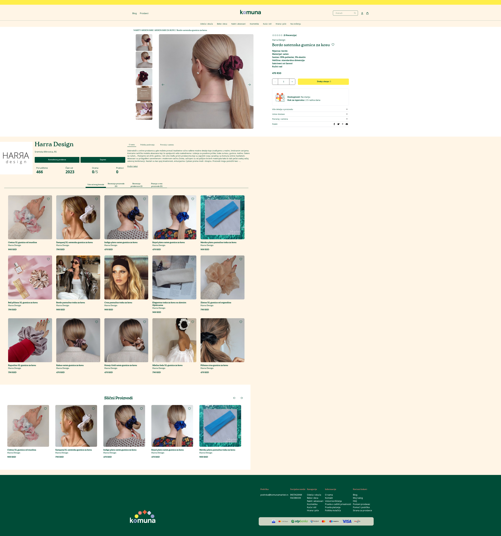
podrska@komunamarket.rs (274, 494)
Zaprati (103, 160)
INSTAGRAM (296, 494)
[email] (347, 124)
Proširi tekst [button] (132, 166)
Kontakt (329, 497)
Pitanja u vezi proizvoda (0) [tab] (156, 185)
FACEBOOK (295, 497)
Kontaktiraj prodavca (57, 160)
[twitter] (338, 124)
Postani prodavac (361, 504)
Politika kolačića (333, 510)
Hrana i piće (313, 510)
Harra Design (278, 39)
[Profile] (362, 13)
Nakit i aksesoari (315, 501)
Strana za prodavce (362, 510)
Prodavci (144, 13)
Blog (134, 13)
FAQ (355, 501)
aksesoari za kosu (164, 30)
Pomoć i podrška (361, 507)
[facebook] (334, 124)
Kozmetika (312, 504)
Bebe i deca (312, 497)
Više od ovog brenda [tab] (95, 184)
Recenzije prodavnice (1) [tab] (136, 185)
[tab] (131, 144)
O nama (329, 494)
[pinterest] (343, 124)
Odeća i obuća (314, 494)
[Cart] (367, 13)
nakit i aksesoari (143, 30)
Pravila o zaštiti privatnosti (338, 504)
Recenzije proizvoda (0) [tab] (116, 185)
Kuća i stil (311, 507)
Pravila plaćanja (332, 507)
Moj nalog (358, 497)
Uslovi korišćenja (333, 501)
